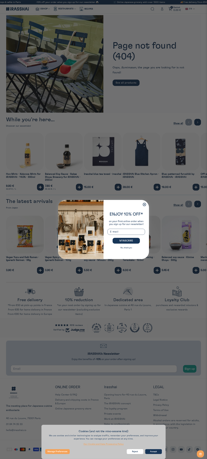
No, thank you (126, 248)
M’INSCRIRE (126, 241)
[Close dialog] (144, 204)
